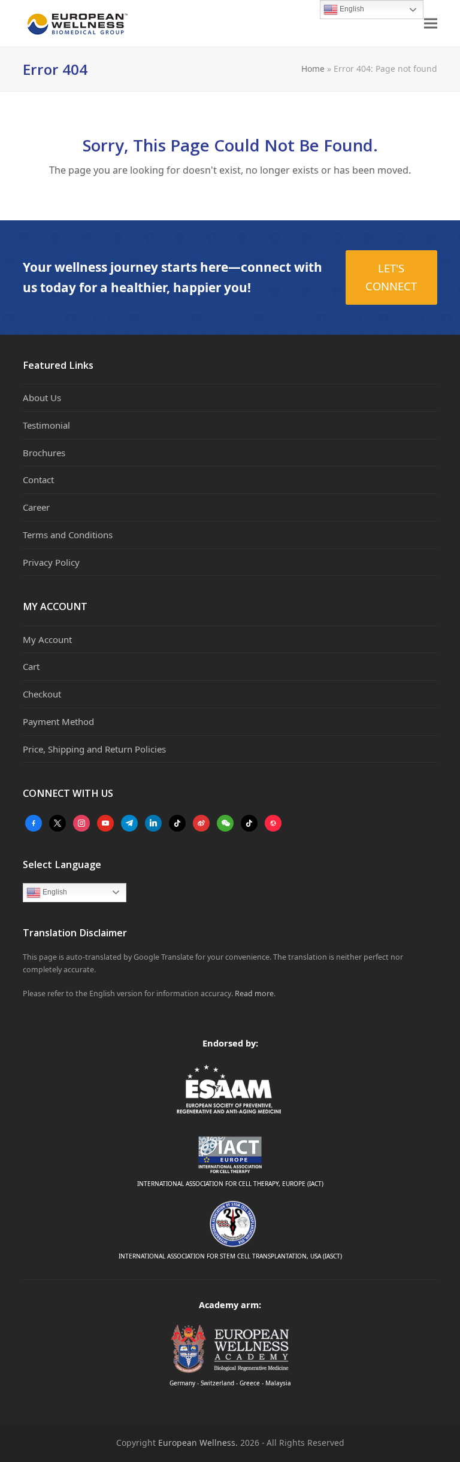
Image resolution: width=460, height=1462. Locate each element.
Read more (254, 993)
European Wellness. (198, 1442)
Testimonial (46, 425)
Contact (38, 480)
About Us (42, 398)
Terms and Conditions (68, 535)
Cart (31, 666)
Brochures (44, 453)
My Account (47, 639)
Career (36, 507)
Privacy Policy (51, 562)
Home (313, 68)
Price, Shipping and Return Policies (94, 749)
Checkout (42, 694)
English (54, 892)
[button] (430, 24)
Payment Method (58, 721)
